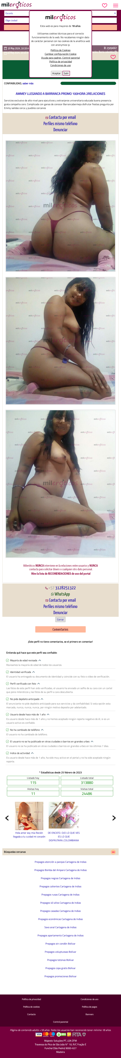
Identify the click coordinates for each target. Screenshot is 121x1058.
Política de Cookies (60, 50)
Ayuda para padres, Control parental (60, 58)
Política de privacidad (60, 61)
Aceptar (56, 73)
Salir (66, 73)
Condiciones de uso (60, 65)
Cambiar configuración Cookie (60, 54)
